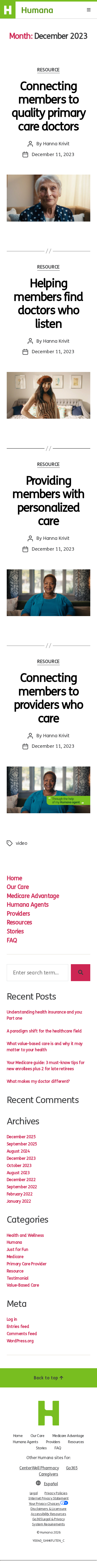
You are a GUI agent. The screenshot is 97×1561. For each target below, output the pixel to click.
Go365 (72, 1468)
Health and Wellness (25, 1235)
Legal (34, 1493)
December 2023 (21, 1158)
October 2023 (19, 1165)
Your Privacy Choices (45, 1504)
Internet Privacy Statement (48, 1498)
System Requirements (48, 1524)
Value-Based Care (23, 1285)
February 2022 (20, 1194)
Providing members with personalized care (48, 501)
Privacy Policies (55, 1493)
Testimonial (17, 1278)
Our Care (18, 887)
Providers (18, 913)
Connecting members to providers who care (48, 698)
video (21, 843)
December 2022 (21, 1179)
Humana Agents (28, 904)
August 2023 (18, 1172)
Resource (48, 70)
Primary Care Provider (27, 1263)
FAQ (12, 940)
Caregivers (48, 1474)
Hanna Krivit (56, 144)
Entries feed (18, 1326)
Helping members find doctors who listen (48, 303)
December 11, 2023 (53, 154)
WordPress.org (20, 1340)
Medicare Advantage (33, 896)
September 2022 (22, 1186)
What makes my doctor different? (38, 1081)
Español (51, 1483)
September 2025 (22, 1144)
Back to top (46, 1377)
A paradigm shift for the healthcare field (44, 1031)
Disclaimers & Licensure (48, 1509)
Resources (19, 922)
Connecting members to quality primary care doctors (48, 106)
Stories (15, 931)
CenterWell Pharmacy (39, 1468)
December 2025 (21, 1136)
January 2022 (19, 1201)
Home (14, 878)
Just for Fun (17, 1249)
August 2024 (18, 1151)
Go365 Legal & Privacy (48, 1519)
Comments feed (22, 1333)
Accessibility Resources (48, 1514)
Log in (12, 1319)
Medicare (15, 1256)
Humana (14, 1242)
